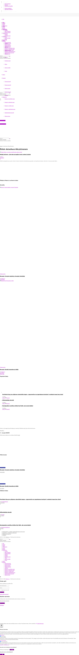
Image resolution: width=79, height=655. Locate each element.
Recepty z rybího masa (9, 50)
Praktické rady (8, 35)
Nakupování (4, 2)
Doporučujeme (8, 3)
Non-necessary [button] (3, 640)
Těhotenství (4, 25)
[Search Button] (9, 539)
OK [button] (36, 623)
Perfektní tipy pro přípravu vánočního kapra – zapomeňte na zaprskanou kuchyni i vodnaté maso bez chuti (32, 394)
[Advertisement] (34, 171)
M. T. (2, 156)
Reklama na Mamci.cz (6, 533)
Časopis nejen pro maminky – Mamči (9, 11)
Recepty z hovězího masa (10, 48)
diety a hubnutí (7, 31)
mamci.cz (3, 278)
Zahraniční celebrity (9, 9)
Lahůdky (6, 46)
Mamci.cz (8, 537)
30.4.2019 (2, 157)
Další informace (40, 623)
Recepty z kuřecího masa (9, 49)
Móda (3, 24)
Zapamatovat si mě (5, 590)
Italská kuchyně (8, 45)
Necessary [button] (2, 635)
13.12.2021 (2, 502)
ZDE (19, 435)
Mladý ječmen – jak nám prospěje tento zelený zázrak (15, 154)
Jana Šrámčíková (4, 501)
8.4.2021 (1, 528)
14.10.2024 (2, 279)
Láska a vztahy (7, 38)
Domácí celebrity (8, 8)
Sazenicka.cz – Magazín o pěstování (9, 532)
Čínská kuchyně (8, 43)
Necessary (3, 636)
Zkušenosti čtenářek (9, 6)
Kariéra (6, 34)
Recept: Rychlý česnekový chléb (9, 369)
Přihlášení (2, 605)
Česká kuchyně (8, 42)
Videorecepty (2, 273)
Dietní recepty (7, 44)
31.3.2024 (2, 372)
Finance (6, 33)
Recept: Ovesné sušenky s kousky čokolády (12, 276)
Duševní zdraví (7, 32)
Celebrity (4, 7)
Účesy (6, 36)
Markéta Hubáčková (5, 527)
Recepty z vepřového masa (10, 51)
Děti (3, 19)
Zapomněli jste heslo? (4, 594)
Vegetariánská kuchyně (9, 52)
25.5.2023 (2, 515)
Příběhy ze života (5, 1)
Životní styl (4, 29)
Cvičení (6, 30)
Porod (3, 26)
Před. (1, 374)
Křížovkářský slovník (8, 400)
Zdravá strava (7, 53)
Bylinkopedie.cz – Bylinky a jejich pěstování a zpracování (13, 531)
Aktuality (4, 10)
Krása (6, 39)
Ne (13, 649)
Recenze (6, 4)
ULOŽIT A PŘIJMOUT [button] (4, 644)
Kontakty (4, 535)
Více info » (2, 430)
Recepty (4, 41)
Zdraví (3, 40)
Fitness (3, 23)
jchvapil (2, 514)
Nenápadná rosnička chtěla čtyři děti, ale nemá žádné (17, 405)
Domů (1, 146)
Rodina (3, 28)
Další (3, 374)
